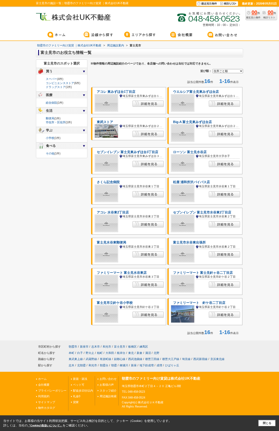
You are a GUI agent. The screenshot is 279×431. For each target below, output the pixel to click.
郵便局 (50, 118)
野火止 (90, 353)
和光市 (107, 346)
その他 (50, 153)
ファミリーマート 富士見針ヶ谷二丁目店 (203, 272)
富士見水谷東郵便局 (111, 242)
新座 (134, 365)
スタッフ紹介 (108, 390)
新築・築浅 (80, 378)
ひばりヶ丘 (172, 365)
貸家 (76, 402)
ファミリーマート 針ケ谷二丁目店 (199, 302)
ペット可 (78, 384)
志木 (71, 365)
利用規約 (43, 396)
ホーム (42, 378)
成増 (159, 365)
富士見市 (119, 346)
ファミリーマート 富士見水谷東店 (122, 272)
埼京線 (186, 359)
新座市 (84, 346)
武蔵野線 (91, 359)
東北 (131, 353)
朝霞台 (104, 365)
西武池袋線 (135, 359)
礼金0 (76, 396)
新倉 (139, 353)
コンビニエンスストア (60, 83)
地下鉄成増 (147, 365)
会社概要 (43, 384)
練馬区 (144, 346)
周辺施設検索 (108, 396)
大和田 (109, 353)
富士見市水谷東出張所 (189, 242)
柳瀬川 (124, 365)
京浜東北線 (217, 359)
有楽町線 (105, 359)
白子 (80, 353)
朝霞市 (73, 346)
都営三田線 (152, 359)
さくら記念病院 (108, 182)
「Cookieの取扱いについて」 (45, 425)
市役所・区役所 (56, 122)
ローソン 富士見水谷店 (190, 152)
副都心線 (119, 359)
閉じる (267, 423)
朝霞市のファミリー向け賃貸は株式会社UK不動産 (161, 378)
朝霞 (114, 365)
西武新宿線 (200, 359)
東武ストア (105, 122)
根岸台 (121, 353)
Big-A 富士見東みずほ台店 (192, 122)
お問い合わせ (108, 378)
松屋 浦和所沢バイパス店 (191, 182)
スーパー (51, 79)
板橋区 (132, 346)
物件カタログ (46, 407)
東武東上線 (76, 359)
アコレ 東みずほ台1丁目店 (116, 91)
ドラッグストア (56, 87)
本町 (71, 353)
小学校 (50, 138)
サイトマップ (46, 402)
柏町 (100, 353)
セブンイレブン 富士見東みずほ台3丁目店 (127, 152)
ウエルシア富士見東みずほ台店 (196, 91)
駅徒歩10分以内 (83, 390)
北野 (156, 353)
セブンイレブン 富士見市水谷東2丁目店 (202, 212)
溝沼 (148, 353)
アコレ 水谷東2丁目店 (113, 212)
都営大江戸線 (170, 359)
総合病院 (51, 102)
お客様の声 (107, 384)
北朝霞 (81, 365)
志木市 (95, 346)
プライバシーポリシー (52, 390)
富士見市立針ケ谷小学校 (115, 302)
